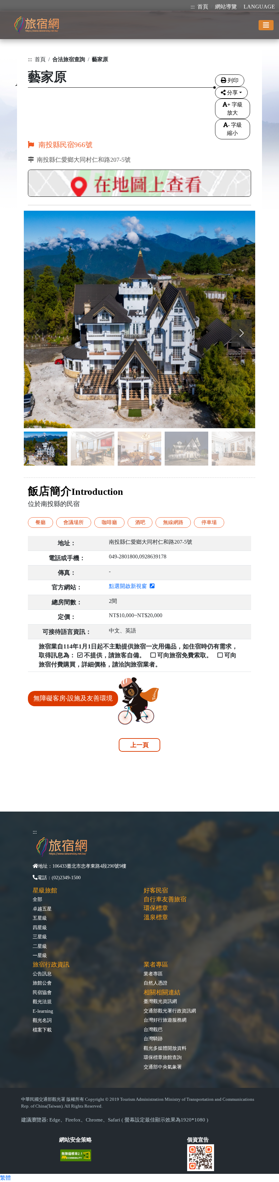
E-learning (43, 1011)
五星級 (40, 918)
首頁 (202, 7)
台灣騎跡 (153, 1038)
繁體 (5, 1178)
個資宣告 (198, 1140)
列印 (233, 80)
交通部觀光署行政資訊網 (170, 1010)
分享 (232, 92)
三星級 (40, 936)
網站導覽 (226, 7)
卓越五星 (42, 908)
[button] (241, 333)
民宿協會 (42, 992)
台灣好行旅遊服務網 (165, 1020)
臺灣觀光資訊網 (160, 1001)
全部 (37, 899)
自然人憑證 (155, 983)
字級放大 (235, 109)
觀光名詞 (42, 1020)
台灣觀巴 (153, 1029)
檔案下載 (42, 1029)
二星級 (40, 946)
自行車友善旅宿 (165, 899)
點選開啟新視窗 (129, 586)
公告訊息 (42, 973)
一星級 (40, 955)
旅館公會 (42, 983)
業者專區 (153, 973)
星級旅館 (45, 890)
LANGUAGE (259, 7)
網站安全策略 (75, 1140)
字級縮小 (234, 129)
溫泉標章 (156, 917)
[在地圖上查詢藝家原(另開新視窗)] (139, 184)
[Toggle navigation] (266, 25)
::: (193, 7)
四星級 (40, 927)
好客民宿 (156, 890)
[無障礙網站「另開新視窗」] (78, 1155)
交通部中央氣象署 (163, 1067)
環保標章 (156, 908)
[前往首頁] (36, 25)
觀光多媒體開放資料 (165, 1048)
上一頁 (139, 745)
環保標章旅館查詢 (163, 1057)
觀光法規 (42, 1001)
